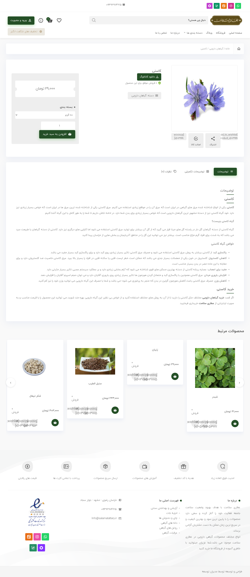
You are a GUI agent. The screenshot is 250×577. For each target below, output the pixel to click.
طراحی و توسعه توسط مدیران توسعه (222, 571)
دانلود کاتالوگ (147, 77)
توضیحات (222, 171)
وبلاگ (209, 33)
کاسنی (230, 207)
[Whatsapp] (238, 6)
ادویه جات (171, 513)
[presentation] (239, 382)
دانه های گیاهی (169, 523)
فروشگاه (220, 33)
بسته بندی (66, 107)
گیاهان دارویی (216, 48)
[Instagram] (231, 6)
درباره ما (175, 33)
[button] (26, 31)
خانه (228, 48)
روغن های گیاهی (168, 528)
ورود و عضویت (18, 20)
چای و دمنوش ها (168, 518)
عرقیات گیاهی (169, 533)
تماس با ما (161, 33)
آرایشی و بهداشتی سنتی (164, 508)
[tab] (225, 172)
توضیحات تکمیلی (194, 171)
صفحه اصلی (235, 33)
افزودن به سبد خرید (54, 134)
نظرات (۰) (166, 171)
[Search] (93, 20)
